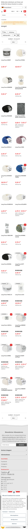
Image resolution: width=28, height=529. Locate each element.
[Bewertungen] (18, 270)
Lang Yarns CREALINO (7, 235)
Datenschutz (12, 511)
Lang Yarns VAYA (19, 147)
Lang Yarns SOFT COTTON (19, 264)
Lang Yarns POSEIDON (7, 204)
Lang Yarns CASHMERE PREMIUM (6, 389)
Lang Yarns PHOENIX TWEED (20, 176)
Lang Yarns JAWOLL (6, 325)
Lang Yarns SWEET (6, 60)
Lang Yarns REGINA (6, 264)
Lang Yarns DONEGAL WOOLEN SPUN (20, 88)
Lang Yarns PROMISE (6, 116)
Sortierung (11, 32)
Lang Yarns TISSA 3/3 (6, 294)
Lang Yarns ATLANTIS (20, 204)
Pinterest (4, 466)
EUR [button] (12, 11)
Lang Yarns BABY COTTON (19, 356)
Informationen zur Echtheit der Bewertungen (13, 527)
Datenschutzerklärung (9, 437)
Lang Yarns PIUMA (20, 60)
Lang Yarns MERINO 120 (20, 389)
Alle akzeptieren (14, 515)
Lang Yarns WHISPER (6, 87)
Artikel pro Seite (6, 35)
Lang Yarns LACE (19, 294)
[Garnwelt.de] (5, 11)
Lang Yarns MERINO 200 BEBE (20, 325)
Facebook (4, 461)
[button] (21, 11)
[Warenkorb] (25, 11)
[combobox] (12, 7)
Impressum (5, 511)
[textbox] (12, 7)
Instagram (4, 464)
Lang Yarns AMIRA (6, 355)
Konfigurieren (14, 519)
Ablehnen (14, 523)
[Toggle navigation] (2, 11)
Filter (4, 32)
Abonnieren (21, 444)
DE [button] (17, 11)
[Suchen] (25, 15)
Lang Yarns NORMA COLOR (20, 236)
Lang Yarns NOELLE (6, 147)
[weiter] (25, 42)
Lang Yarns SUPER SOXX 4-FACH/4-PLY (20, 116)
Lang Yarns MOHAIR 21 (6, 176)
